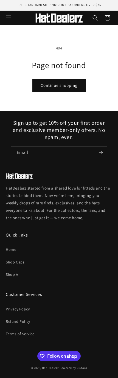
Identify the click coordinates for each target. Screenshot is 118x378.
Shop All (13, 274)
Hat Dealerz (50, 368)
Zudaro (82, 368)
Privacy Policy (18, 309)
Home (11, 249)
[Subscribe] (101, 152)
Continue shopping (59, 85)
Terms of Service (20, 333)
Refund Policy (18, 321)
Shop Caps (15, 262)
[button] (8, 18)
